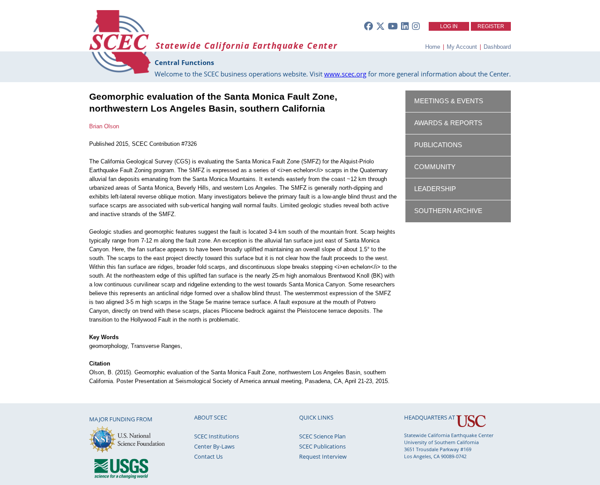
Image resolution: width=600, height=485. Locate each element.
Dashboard (497, 46)
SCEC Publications (322, 446)
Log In (449, 26)
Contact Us (208, 456)
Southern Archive (448, 210)
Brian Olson (104, 126)
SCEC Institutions (216, 436)
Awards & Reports (448, 123)
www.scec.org (345, 73)
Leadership (435, 188)
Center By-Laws (214, 446)
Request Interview (323, 456)
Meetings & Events (448, 101)
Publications (438, 144)
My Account (462, 46)
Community (434, 166)
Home (432, 46)
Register (490, 26)
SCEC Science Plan (322, 436)
